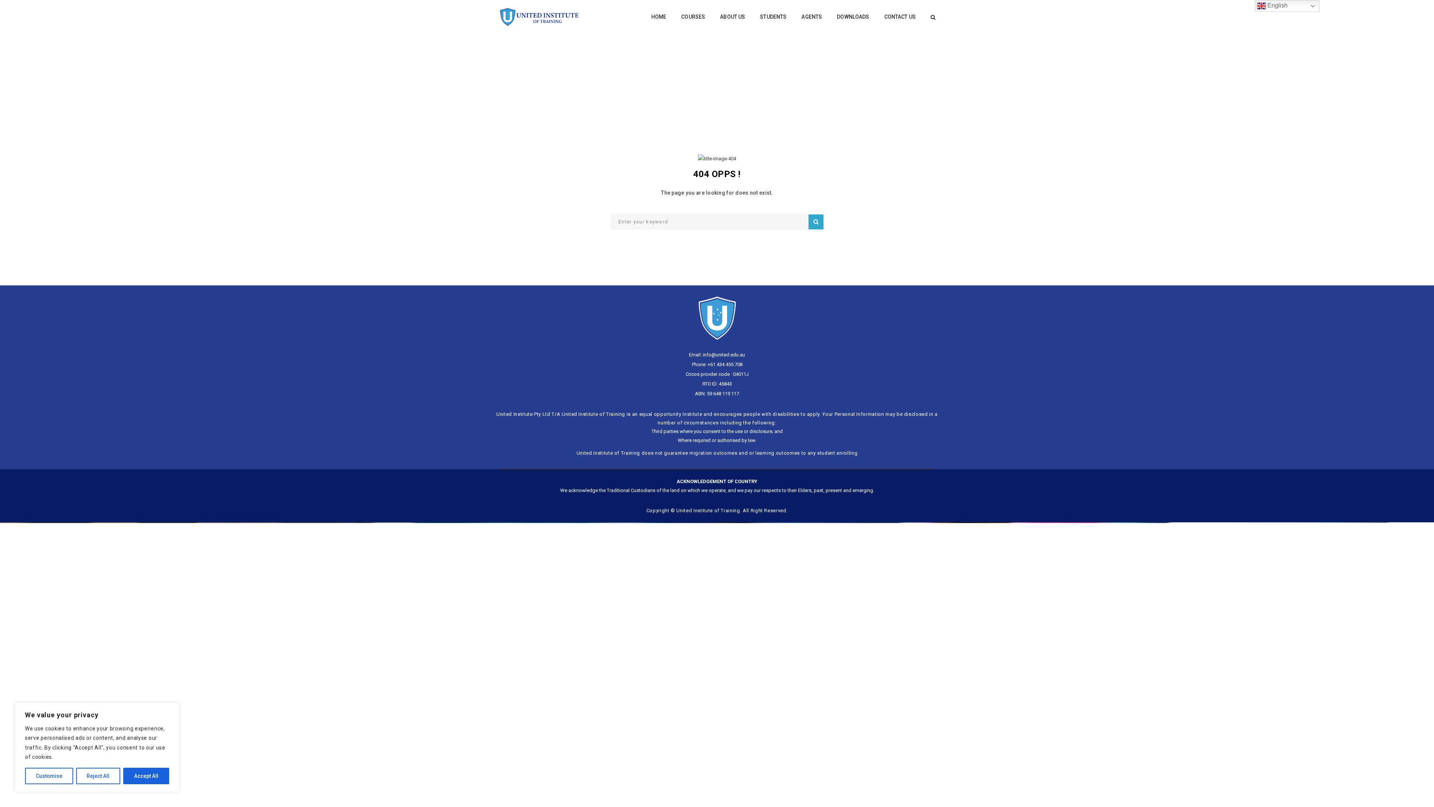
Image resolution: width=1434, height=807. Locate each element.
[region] (97, 747)
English (1277, 5)
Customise (49, 776)
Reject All (98, 776)
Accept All (146, 776)
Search (815, 221)
